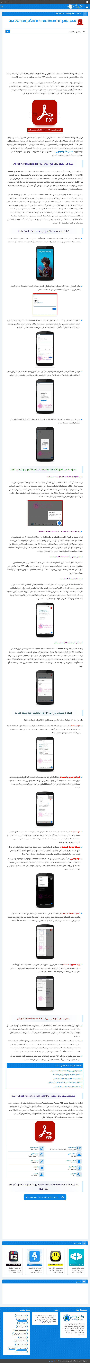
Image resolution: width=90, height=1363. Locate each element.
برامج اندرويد (69, 13)
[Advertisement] (45, 55)
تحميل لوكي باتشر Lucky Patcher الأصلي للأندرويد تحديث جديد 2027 (56, 1270)
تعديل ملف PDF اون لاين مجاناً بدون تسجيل (66, 1078)
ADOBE (73, 1162)
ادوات (77, 13)
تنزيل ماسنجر (22, 1322)
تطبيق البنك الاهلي (20, 1341)
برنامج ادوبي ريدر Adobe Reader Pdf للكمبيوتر (65, 1070)
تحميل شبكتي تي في (20, 1333)
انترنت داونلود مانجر (20, 1330)
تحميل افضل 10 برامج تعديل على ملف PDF (66, 1074)
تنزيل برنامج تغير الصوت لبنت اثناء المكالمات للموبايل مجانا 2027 (35, 1270)
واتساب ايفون (22, 1319)
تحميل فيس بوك (21, 1315)
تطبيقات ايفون (59, 13)
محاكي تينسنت (21, 1326)
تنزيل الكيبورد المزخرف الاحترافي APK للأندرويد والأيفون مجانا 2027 (14, 1270)
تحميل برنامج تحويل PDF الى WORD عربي (67, 1086)
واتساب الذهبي (21, 1351)
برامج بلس (73, 1361)
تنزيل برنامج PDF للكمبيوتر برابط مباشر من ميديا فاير (64, 1082)
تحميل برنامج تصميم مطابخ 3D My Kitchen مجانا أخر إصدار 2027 (77, 1270)
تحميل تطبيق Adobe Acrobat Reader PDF (42, 1197)
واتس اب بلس (22, 1348)
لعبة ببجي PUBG (21, 1344)
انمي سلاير (23, 1337)
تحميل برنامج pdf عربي (64, 151)
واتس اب (12, 1348)
